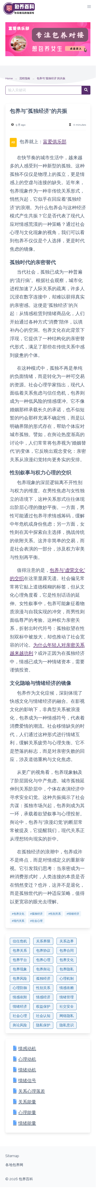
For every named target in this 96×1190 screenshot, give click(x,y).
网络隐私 (66, 1016)
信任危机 (20, 941)
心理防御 (20, 988)
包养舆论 (43, 969)
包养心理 (43, 960)
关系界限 (43, 941)
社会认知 (43, 1016)
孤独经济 (43, 978)
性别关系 (43, 988)
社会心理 (20, 1016)
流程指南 (24, 78)
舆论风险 (20, 1025)
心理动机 (27, 1059)
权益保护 (43, 1006)
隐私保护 (43, 1025)
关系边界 (66, 941)
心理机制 (66, 978)
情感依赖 (66, 988)
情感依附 (20, 997)
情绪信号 (27, 1080)
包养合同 (66, 950)
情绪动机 (27, 1070)
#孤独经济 (36, 913)
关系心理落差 (31, 1091)
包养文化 (66, 960)
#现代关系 (18, 920)
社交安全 (66, 1006)
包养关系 (20, 950)
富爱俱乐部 (54, 141)
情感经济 (43, 997)
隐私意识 (66, 1025)
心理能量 (27, 1112)
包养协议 (43, 950)
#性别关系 (54, 913)
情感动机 (27, 1048)
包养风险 (20, 978)
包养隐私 (66, 969)
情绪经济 (20, 1006)
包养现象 (20, 969)
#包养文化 (18, 913)
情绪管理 (66, 997)
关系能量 (27, 1102)
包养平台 (20, 960)
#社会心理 (36, 920)
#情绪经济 (73, 913)
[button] (89, 6)
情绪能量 (27, 1123)
